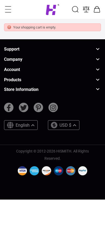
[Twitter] (23, 109)
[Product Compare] (86, 9)
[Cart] (97, 9)
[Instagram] (53, 109)
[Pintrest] (38, 109)
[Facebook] (8, 109)
